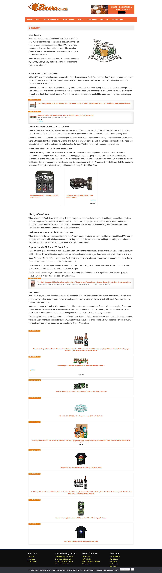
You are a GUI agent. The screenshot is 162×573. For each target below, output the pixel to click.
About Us (31, 556)
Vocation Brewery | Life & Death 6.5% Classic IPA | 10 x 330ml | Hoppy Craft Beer (81, 391)
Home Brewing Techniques (64, 556)
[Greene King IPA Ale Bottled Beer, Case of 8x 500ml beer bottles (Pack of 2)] (81, 361)
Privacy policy (125, 569)
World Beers (86, 564)
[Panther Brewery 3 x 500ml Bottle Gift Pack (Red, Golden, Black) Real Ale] (44, 181)
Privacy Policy (32, 561)
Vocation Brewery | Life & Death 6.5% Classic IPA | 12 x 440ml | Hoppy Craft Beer (81, 518)
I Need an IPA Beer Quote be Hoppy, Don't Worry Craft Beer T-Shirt (81, 467)
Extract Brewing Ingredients (64, 561)
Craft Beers (113, 564)
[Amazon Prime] (85, 121)
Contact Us (31, 559)
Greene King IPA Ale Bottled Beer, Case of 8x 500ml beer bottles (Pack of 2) (66, 115)
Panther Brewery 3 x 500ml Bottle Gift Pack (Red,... (44, 196)
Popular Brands (115, 556)
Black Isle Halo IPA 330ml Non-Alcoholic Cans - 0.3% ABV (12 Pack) (81, 416)
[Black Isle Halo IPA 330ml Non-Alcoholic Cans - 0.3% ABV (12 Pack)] (81, 406)
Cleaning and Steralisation (63, 559)
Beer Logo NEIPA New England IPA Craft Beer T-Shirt (81, 541)
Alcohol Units (86, 556)
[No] (160, 570)
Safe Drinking (86, 559)
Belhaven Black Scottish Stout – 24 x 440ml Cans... (79, 196)
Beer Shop (113, 566)
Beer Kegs (113, 561)
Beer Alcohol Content (62, 564)
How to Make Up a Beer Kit (91, 561)
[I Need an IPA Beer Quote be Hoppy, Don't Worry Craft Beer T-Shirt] (81, 459)
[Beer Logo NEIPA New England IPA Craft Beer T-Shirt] (81, 532)
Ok (132, 569)
